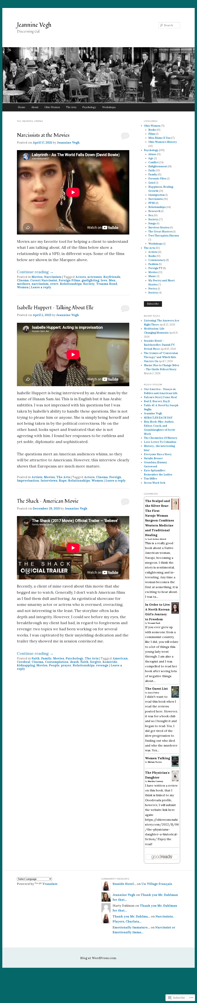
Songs (152, 223)
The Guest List (156, 688)
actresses (94, 277)
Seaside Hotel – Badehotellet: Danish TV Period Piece (159, 345)
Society (89, 284)
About (34, 107)
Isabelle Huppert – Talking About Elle (55, 307)
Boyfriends (111, 277)
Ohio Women (52, 107)
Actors (80, 277)
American (120, 658)
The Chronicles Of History (160, 438)
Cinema (23, 280)
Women (23, 287)
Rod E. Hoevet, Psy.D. (157, 401)
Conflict (153, 162)
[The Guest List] (175, 697)
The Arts (71, 107)
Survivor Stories (158, 227)
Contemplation (56, 662)
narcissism (40, 284)
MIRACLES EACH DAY (158, 417)
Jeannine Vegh (34, 25)
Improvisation (28, 480)
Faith (36, 658)
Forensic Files (157, 178)
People (54, 665)
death (74, 662)
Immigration (156, 195)
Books (152, 129)
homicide (110, 662)
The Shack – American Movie (47, 501)
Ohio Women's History (162, 142)
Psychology (89, 107)
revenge (102, 665)
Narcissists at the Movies (43, 135)
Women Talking (157, 758)
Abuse (152, 154)
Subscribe (153, 303)
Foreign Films (69, 280)
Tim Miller (150, 478)
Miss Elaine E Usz (159, 138)
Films (151, 133)
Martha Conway (155, 781)
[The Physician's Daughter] (175, 780)
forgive (95, 662)
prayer (66, 665)
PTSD (151, 203)
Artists (37, 477)
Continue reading (35, 271)
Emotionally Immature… (131, 927)
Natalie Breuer (153, 458)
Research (154, 211)
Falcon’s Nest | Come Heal (160, 397)
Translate (50, 884)
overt (54, 284)
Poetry (152, 288)
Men (112, 280)
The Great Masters (160, 231)
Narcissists (52, 277)
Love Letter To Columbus (160, 442)
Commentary (156, 260)
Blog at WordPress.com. (98, 958)
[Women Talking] (175, 766)
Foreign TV (155, 268)
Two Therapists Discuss (163, 235)
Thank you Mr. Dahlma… (131, 916)
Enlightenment (157, 166)
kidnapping (26, 665)
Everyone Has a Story (158, 454)
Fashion (153, 264)
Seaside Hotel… (124, 884)
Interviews (49, 480)
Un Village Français (156, 884)
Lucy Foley (153, 692)
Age (150, 158)
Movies (37, 277)
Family (46, 658)
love (104, 280)
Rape (63, 480)
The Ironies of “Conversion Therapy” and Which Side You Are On (161, 357)
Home (21, 107)
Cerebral (23, 662)
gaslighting (90, 280)
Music (152, 276)
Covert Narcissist (43, 280)
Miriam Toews (155, 762)
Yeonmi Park (154, 623)
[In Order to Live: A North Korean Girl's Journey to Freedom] (175, 612)
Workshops (109, 107)
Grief (151, 182)
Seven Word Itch (154, 482)
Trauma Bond (106, 284)
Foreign (115, 477)
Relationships (71, 284)
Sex (150, 215)
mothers (23, 284)
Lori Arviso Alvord (157, 539)
